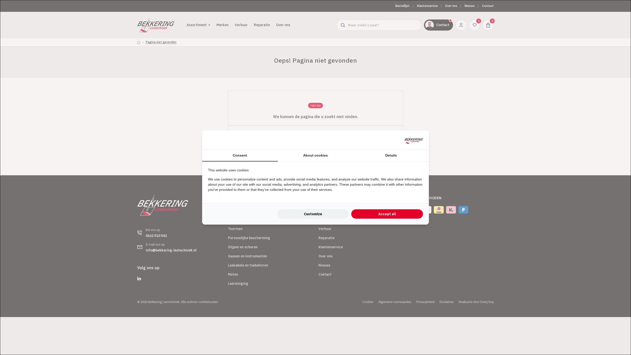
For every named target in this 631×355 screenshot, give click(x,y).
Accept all (387, 214)
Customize (313, 214)
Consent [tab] (240, 155)
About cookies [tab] (315, 155)
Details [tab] (391, 155)
